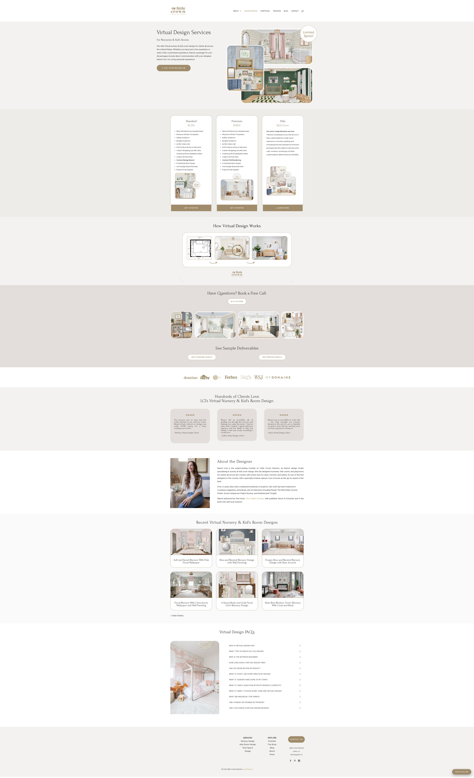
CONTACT (295, 11)
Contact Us (296, 739)
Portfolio (272, 741)
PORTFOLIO (265, 11)
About (272, 751)
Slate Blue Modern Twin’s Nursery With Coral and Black (283, 604)
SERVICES (247, 738)
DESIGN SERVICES (250, 11)
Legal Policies (248, 769)
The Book (272, 744)
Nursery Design (247, 741)
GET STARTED (191, 208)
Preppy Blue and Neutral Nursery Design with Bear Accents (282, 561)
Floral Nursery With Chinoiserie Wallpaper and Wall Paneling (191, 604)
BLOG (286, 11)
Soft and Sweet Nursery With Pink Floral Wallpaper (191, 561)
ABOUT (236, 11)
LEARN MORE (282, 208)
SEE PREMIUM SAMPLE (272, 357)
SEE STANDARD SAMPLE (201, 357)
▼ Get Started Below (174, 68)
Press (272, 754)
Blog (272, 748)
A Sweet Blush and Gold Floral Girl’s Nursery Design (237, 604)
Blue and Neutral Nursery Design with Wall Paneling (237, 561)
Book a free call (461, 772)
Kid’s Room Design (248, 744)
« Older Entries (177, 616)
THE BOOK (277, 11)
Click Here (238, 301)
